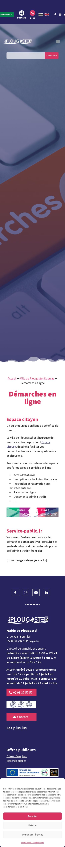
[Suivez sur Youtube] (36, 592)
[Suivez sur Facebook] (55, 14)
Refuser (32, 825)
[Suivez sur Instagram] (60, 14)
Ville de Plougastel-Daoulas (37, 378)
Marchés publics (16, 761)
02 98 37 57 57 (22, 692)
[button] (60, 782)
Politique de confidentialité (32, 842)
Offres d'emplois (16, 756)
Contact (22, 717)
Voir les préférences (32, 834)
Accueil (12, 378)
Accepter (32, 816)
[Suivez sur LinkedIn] (46, 592)
